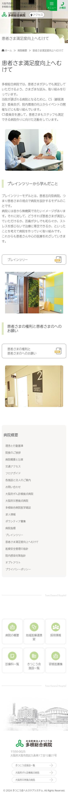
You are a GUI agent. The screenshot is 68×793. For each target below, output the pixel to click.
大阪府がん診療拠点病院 (19, 494)
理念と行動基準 (14, 446)
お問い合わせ (13, 487)
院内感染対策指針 (15, 555)
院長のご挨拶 (13, 452)
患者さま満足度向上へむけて (21, 542)
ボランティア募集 (15, 521)
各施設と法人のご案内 (18, 480)
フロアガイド (13, 473)
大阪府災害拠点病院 (16, 501)
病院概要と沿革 (14, 459)
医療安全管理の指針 (16, 549)
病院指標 (10, 528)
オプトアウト (13, 562)
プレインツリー (14, 535)
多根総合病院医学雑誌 (18, 507)
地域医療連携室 (34, 637)
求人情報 (10, 514)
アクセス (38, 15)
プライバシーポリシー (18, 569)
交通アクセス (13, 466)
